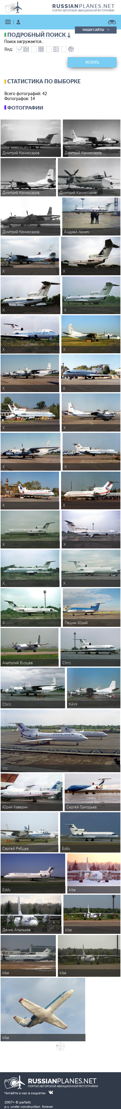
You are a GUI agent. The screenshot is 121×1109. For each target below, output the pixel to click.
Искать (92, 62)
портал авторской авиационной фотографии (83, 10)
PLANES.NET (83, 6)
